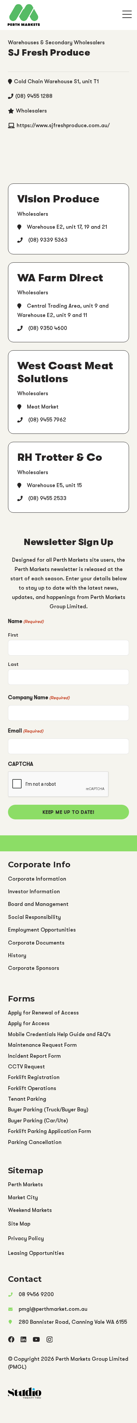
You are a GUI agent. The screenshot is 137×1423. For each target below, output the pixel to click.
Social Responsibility (34, 917)
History (17, 956)
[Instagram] (50, 1339)
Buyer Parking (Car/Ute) (38, 1121)
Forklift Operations (32, 1088)
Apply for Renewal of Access (43, 1013)
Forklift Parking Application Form (49, 1131)
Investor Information (34, 892)
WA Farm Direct (60, 278)
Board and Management (38, 904)
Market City (23, 1198)
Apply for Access (29, 1023)
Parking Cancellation (35, 1142)
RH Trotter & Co (59, 457)
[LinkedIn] (23, 1339)
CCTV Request (26, 1067)
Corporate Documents (36, 943)
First (13, 635)
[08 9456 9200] (13, 1294)
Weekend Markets (30, 1210)
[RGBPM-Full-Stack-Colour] (23, 15)
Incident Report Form (34, 1056)
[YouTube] (36, 1339)
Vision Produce (58, 199)
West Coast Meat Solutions (65, 372)
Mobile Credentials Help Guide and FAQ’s (59, 1034)
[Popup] (127, 15)
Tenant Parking (27, 1099)
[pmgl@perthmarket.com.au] (13, 1309)
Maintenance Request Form (42, 1045)
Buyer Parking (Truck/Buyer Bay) (48, 1110)
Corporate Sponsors (33, 968)
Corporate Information (37, 879)
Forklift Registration (34, 1077)
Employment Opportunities (42, 930)
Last (13, 664)
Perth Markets (25, 1185)
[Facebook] (11, 1339)
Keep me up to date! (68, 812)
